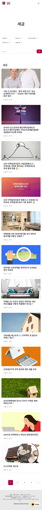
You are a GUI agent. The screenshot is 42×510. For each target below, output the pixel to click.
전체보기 (4, 38)
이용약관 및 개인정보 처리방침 (21, 504)
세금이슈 (17, 38)
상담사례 (17, 42)
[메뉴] (38, 3)
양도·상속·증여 (32, 38)
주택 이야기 (5, 42)
